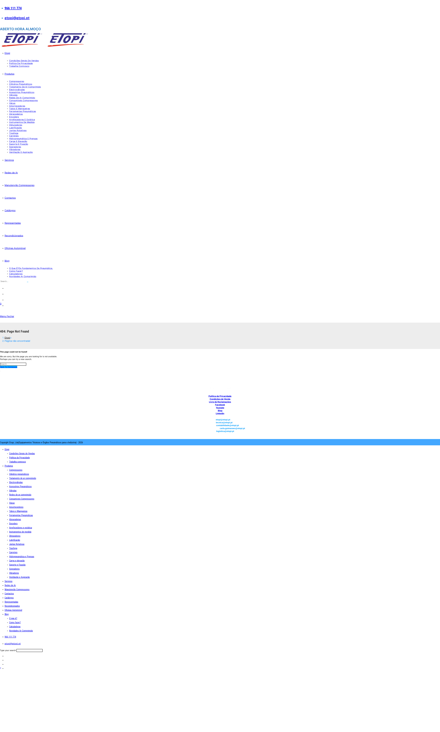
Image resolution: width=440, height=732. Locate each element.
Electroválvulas (16, 482)
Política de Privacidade (220, 396)
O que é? (13, 618)
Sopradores (14, 568)
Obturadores (14, 536)
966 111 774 (13, 8)
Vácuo (12, 503)
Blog (220, 410)
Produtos (9, 465)
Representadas (11, 601)
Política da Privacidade (19, 457)
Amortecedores (16, 507)
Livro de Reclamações (220, 402)
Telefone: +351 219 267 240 (220, 375)
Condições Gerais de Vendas (22, 453)
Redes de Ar (10, 585)
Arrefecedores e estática (20, 527)
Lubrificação (14, 540)
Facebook (220, 405)
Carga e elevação (17, 560)
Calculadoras (15, 626)
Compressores (15, 470)
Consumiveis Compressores (21, 498)
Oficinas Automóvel (13, 610)
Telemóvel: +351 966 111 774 (220, 378)
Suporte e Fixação (17, 564)
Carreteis (13, 552)
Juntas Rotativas (16, 544)
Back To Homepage (8, 367)
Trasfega (13, 548)
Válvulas (12, 490)
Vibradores (14, 573)
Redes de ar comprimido (20, 494)
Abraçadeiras (15, 519)
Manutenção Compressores (17, 589)
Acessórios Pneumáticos (20, 486)
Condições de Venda (220, 399)
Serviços (8, 581)
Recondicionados (12, 606)
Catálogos (9, 597)
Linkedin (220, 413)
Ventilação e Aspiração (19, 577)
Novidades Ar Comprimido (21, 630)
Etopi (7, 449)
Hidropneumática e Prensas (21, 556)
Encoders (13, 523)
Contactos (9, 593)
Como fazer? (15, 622)
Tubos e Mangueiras (18, 511)
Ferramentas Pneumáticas (21, 515)
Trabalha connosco (17, 461)
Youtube (220, 408)
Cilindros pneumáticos (19, 474)
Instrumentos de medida (20, 531)
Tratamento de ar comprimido (22, 478)
